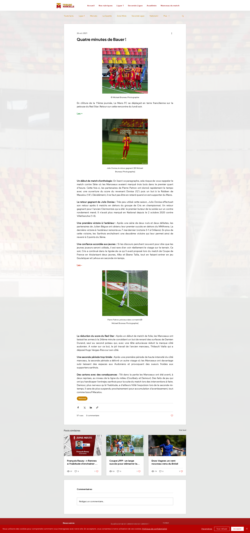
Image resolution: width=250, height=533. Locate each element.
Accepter (237, 529)
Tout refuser (221, 529)
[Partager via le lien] (97, 407)
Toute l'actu (69, 16)
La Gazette (107, 16)
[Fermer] (246, 529)
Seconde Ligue (138, 16)
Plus (165, 16)
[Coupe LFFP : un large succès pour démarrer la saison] (125, 445)
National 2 (154, 16)
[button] (105, 5)
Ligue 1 (82, 16)
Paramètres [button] (206, 529)
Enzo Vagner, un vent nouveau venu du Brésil (165, 462)
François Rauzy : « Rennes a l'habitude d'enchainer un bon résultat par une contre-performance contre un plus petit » (82, 462)
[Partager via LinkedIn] (91, 407)
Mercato (93, 16)
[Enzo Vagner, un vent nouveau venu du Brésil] (167, 445)
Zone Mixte (121, 16)
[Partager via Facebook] (78, 407)
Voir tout (182, 430)
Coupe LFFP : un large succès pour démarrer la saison (123, 462)
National (82, 398)
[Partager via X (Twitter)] (84, 407)
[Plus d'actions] (171, 33)
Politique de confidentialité (154, 529)
